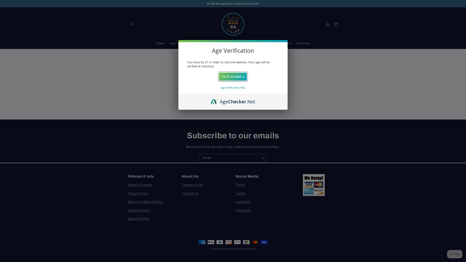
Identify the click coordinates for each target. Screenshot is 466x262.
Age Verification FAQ (233, 87)
